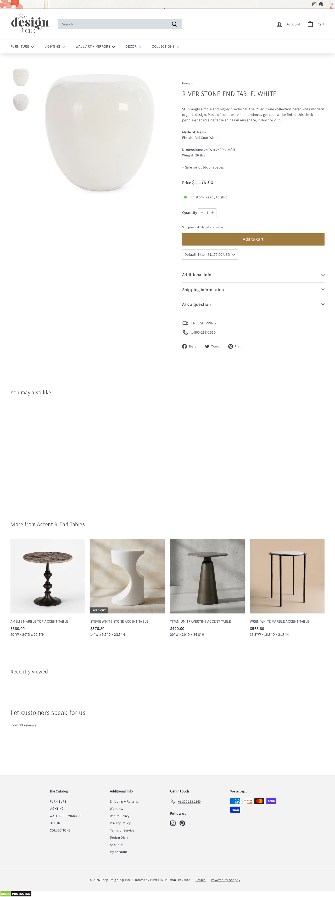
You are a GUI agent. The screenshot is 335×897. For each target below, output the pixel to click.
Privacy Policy (120, 823)
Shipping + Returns (124, 801)
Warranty (117, 808)
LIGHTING (52, 46)
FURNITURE (20, 46)
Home (186, 83)
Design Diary (119, 837)
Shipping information (203, 289)
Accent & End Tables (61, 524)
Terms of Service (122, 830)
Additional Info (196, 275)
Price (187, 182)
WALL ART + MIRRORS (93, 46)
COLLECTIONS (163, 46)
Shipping (188, 227)
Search (201, 880)
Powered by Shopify (225, 880)
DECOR (131, 46)
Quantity (189, 212)
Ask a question (196, 304)
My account (118, 852)
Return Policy (120, 816)
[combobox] (120, 24)
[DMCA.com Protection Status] (167, 894)
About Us (116, 844)
